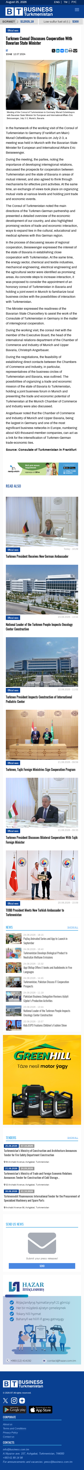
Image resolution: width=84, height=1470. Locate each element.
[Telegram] (66, 50)
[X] (53, 50)
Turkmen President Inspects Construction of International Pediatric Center (39, 699)
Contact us (8, 1436)
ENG (57, 2)
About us (7, 1424)
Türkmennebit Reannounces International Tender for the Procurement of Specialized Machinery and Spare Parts (42, 1198)
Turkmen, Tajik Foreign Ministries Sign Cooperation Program (40, 769)
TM (65, 2)
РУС (74, 2)
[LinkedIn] (58, 50)
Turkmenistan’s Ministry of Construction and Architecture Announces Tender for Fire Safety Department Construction (40, 1152)
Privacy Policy (10, 1432)
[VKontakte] (62, 50)
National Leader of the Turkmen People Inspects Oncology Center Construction (39, 626)
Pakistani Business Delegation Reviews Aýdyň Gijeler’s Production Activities (45, 998)
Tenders (11, 1137)
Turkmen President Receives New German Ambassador (37, 556)
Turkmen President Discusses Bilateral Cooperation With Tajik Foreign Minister (42, 839)
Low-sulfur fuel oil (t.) (40, 21)
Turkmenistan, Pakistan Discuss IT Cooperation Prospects (46, 984)
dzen (21, 1401)
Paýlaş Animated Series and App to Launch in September (45, 941)
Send (42, 1266)
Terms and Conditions (14, 1428)
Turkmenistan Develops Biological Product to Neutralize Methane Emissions (45, 955)
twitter (6, 1401)
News (9, 927)
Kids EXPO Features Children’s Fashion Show (45, 1025)
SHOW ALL (72, 927)
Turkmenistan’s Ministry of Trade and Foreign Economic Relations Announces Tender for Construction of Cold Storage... (38, 1175)
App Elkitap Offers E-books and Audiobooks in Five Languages (47, 969)
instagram (14, 1401)
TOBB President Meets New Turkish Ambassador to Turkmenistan (35, 912)
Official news (13, 30)
